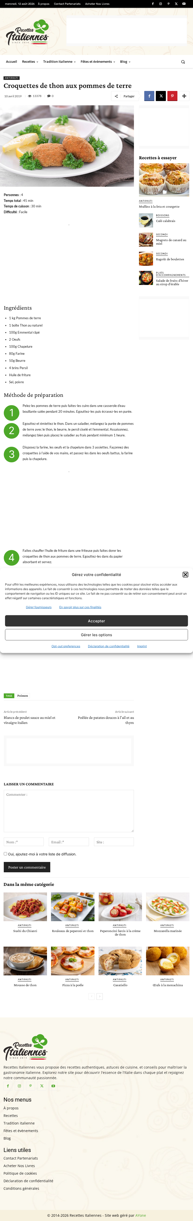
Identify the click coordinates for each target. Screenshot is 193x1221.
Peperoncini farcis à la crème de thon (120, 932)
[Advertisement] (127, 30)
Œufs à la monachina (168, 985)
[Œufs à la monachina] (167, 961)
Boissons (162, 215)
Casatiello (120, 985)
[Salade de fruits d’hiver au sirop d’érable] (146, 278)
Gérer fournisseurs (39, 607)
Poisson (22, 695)
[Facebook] (153, 4)
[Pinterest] (168, 4)
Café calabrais (165, 221)
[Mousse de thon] (25, 961)
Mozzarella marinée (168, 931)
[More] (184, 96)
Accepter (96, 620)
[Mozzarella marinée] (167, 906)
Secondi (162, 234)
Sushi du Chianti (25, 931)
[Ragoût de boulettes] (146, 259)
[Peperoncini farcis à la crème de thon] (120, 906)
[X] (176, 4)
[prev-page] (91, 996)
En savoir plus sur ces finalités (80, 607)
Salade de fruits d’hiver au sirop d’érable (172, 282)
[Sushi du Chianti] (25, 906)
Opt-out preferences (66, 646)
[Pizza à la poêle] (72, 961)
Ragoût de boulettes (170, 259)
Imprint (142, 646)
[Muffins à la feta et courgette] (164, 180)
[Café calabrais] (146, 220)
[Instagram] (160, 4)
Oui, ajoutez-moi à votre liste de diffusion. (41, 854)
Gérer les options (96, 634)
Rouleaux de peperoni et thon (73, 931)
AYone (140, 1215)
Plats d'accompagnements (171, 273)
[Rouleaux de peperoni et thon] (72, 906)
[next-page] (99, 996)
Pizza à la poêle (72, 985)
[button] (185, 574)
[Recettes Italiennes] (36, 31)
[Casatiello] (120, 961)
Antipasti (11, 78)
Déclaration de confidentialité (108, 646)
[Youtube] (184, 4)
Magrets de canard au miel (171, 241)
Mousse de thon (25, 985)
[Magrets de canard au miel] (146, 240)
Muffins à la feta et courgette (159, 206)
